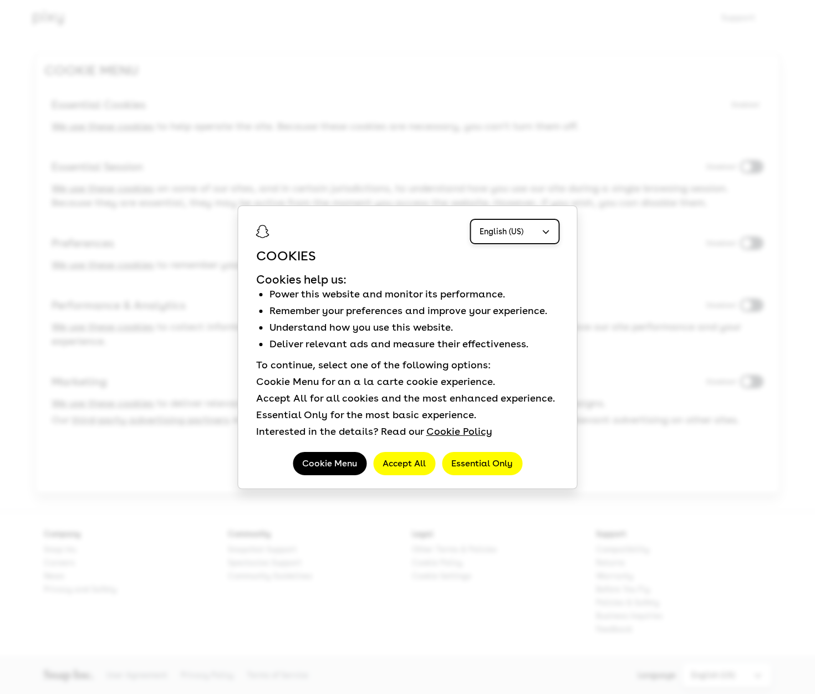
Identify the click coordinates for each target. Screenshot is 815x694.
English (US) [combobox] (501, 231)
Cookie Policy (459, 431)
